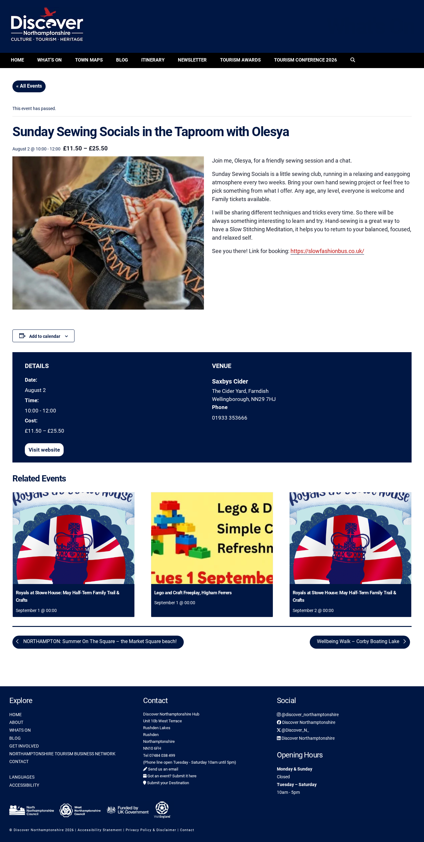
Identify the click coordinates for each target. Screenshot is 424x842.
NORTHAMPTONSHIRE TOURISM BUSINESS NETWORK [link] (62, 753)
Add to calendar (44, 336)
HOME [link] (15, 714)
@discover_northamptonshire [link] (310, 714)
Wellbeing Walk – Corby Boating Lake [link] (358, 642)
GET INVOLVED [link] (24, 745)
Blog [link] (122, 60)
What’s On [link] (49, 60)
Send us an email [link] (162, 769)
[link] (352, 60)
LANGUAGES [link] (21, 777)
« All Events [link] (29, 86)
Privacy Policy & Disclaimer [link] (151, 830)
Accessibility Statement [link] (100, 830)
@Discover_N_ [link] (295, 730)
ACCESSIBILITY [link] (24, 785)
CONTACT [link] (19, 761)
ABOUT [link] (16, 722)
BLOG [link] (15, 738)
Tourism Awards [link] (240, 60)
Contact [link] (187, 830)
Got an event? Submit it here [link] (171, 776)
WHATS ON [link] (20, 730)
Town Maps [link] (89, 60)
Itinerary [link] (153, 60)
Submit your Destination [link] (167, 782)
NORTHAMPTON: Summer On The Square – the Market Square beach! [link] (99, 642)
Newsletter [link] (192, 60)
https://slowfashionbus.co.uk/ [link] (327, 251)
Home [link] (17, 60)
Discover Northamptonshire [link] (308, 722)
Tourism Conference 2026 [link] (305, 60)
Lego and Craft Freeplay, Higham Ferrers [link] (193, 593)
